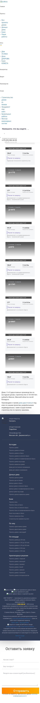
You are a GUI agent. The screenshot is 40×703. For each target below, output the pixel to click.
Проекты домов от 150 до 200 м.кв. (19, 545)
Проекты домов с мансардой (17, 532)
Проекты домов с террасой (17, 558)
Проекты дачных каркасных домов (19, 494)
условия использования (27, 626)
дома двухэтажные (26, 403)
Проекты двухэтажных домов (17, 529)
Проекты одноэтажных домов (17, 526)
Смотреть (12, 421)
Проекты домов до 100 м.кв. (17, 540)
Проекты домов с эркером (16, 570)
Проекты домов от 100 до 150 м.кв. (19, 542)
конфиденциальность (12, 626)
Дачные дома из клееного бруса (18, 486)
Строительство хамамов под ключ (19, 519)
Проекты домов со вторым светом (19, 575)
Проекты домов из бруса (16, 453)
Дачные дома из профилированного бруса (21, 489)
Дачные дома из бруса (15, 483)
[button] (20, 637)
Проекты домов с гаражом (16, 564)
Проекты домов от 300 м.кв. (17, 551)
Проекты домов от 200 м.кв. (17, 548)
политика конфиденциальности (25, 695)
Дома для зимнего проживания (18, 470)
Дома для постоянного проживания (19, 467)
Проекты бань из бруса (16, 505)
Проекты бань (13, 502)
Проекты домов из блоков (16, 450)
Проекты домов (13, 447)
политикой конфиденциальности (21, 618)
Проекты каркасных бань (16, 516)
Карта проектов (24, 622)
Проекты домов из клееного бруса (19, 456)
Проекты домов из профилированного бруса (22, 459)
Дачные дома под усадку (16, 491)
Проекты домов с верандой (17, 561)
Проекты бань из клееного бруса (18, 507)
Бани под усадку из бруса (16, 513)
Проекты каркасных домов (17, 464)
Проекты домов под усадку (17, 461)
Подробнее (13, 429)
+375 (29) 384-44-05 (9, 140)
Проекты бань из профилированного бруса (21, 510)
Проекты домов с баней (16, 567)
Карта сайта (15, 622)
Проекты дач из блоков (16, 480)
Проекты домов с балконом (17, 572)
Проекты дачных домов (16, 477)
